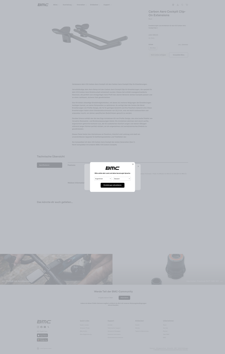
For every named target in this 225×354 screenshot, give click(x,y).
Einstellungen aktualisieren (113, 185)
